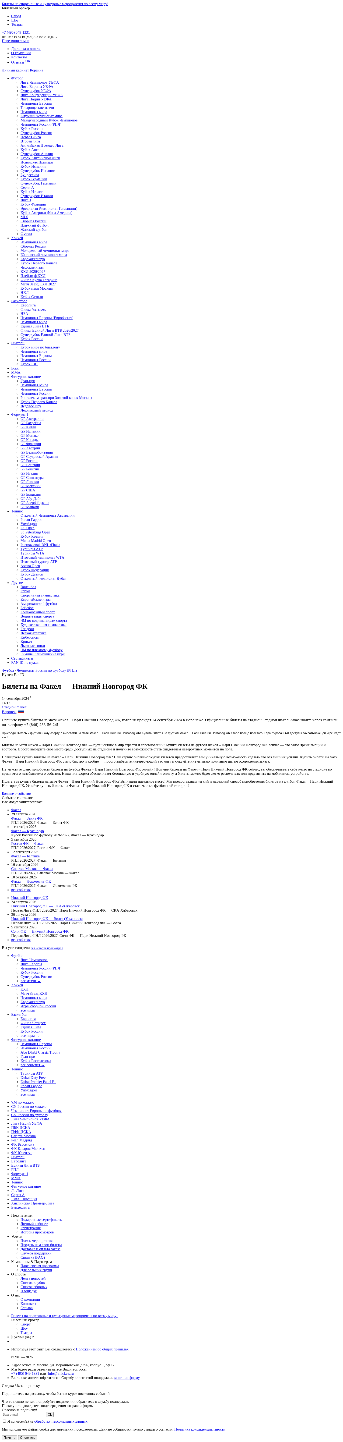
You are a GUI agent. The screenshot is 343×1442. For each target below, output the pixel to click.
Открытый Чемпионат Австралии (48, 515)
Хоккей (17, 238)
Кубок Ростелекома (36, 1061)
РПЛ (15, 1170)
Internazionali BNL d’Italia (40, 545)
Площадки (29, 1291)
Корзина (36, 70)
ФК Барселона (22, 1144)
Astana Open (30, 566)
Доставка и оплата (26, 49)
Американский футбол (39, 604)
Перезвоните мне (15, 41)
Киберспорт (30, 637)
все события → (33, 1065)
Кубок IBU (29, 364)
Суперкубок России (36, 133)
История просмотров (37, 1232)
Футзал (26, 234)
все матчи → (31, 981)
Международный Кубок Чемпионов (49, 120)
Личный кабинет (16, 70)
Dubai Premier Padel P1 (38, 1082)
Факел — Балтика (25, 856)
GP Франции (31, 444)
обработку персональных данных (61, 1421)
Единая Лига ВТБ (25, 1165)
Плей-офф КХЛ (33, 276)
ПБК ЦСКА (20, 1127)
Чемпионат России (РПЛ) (41, 968)
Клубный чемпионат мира (42, 116)
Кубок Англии (32, 150)
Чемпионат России (36, 360)
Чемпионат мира (34, 112)
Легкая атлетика (33, 633)
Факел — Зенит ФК (27, 818)
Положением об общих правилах (102, 1349)
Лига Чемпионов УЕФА (40, 82)
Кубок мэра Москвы (37, 288)
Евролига (28, 305)
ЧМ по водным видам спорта (44, 620)
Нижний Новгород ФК (29, 898)
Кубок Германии (34, 179)
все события (21, 890)
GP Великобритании (37, 452)
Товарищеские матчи (37, 108)
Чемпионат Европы (36, 103)
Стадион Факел (14, 707)
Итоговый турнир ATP (39, 562)
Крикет (26, 641)
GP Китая (28, 427)
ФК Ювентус (21, 1153)
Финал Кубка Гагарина (39, 280)
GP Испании (31, 431)
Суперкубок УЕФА (36, 91)
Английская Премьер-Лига (42, 145)
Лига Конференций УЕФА (42, 95)
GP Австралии (32, 419)
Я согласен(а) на (47, 1421)
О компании (21, 53)
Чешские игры (32, 267)
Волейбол (28, 587)
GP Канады (29, 440)
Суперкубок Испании (38, 171)
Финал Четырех (33, 309)
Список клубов (33, 1283)
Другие (17, 583)
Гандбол (27, 629)
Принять (9, 1437)
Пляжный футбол (35, 225)
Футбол (17, 78)
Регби (25, 591)
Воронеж (9, 712)
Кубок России (32, 339)
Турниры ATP (32, 549)
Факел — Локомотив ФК (31, 881)
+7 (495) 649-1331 (25, 1373)
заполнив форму (127, 1378)
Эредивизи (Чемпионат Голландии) (49, 208)
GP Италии (29, 473)
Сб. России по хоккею (28, 1106)
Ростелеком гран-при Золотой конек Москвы (56, 398)
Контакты (19, 57)
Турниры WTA (32, 553)
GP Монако (29, 435)
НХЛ (25, 293)
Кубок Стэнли (32, 297)
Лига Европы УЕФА (37, 87)
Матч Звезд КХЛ (34, 993)
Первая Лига (31, 137)
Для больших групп (36, 1270)
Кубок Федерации (35, 570)
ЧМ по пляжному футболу (42, 650)
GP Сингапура (32, 477)
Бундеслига (30, 175)
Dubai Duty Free (33, 1078)
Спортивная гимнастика (40, 595)
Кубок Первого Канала (39, 263)
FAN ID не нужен (25, 662)
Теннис (17, 511)
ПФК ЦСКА (21, 1132)
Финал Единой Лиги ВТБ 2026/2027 (50, 330)
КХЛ (24, 989)
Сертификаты (22, 658)
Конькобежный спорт (38, 612)
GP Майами (30, 507)
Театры (17, 24)
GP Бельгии (30, 469)
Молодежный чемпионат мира (45, 250)
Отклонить (27, 1437)
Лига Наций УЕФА (36, 99)
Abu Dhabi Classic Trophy (40, 1052)
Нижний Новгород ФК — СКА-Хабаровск (45, 906)
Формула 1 (19, 414)
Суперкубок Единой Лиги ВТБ (45, 335)
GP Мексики (31, 486)
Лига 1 (26, 200)
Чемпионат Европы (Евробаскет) (47, 318)
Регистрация (31, 1228)
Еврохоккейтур (33, 259)
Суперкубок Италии (37, 196)
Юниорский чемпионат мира (44, 255)
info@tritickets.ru (61, 1373)
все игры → (30, 1010)
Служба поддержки (36, 1253)
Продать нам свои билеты (41, 1245)
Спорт (16, 16)
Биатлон (17, 343)
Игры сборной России (38, 1006)
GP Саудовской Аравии (39, 456)
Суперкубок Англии (37, 154)
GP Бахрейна (31, 423)
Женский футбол (34, 229)
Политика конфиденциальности (199, 1429)
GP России (29, 461)
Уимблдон (29, 524)
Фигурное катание (26, 377)
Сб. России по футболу (29, 1115)
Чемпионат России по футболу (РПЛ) (47, 670)
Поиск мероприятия (36, 1241)
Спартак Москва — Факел (32, 869)
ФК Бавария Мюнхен (28, 1149)
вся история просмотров (47, 948)
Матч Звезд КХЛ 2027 (38, 284)
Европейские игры (36, 599)
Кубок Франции (33, 204)
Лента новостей (33, 1278)
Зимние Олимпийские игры (43, 654)
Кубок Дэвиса (32, 574)
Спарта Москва (23, 1136)
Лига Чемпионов (34, 960)
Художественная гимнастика (43, 625)
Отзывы (20, 62)
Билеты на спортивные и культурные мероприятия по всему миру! (55, 4)
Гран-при (28, 381)
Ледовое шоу (31, 406)
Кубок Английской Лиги (40, 158)
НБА (24, 314)
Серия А (27, 187)
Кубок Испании (33, 166)
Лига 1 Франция (24, 1199)
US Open (28, 528)
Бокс (15, 368)
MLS (24, 217)
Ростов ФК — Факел (27, 843)
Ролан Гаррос (31, 520)
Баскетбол (19, 301)
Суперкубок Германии (38, 183)
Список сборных (34, 1287)
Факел (16, 810)
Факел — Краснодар (27, 831)
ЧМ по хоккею (22, 1102)
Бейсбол (27, 608)
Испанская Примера (37, 162)
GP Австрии (30, 448)
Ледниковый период (37, 410)
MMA (16, 372)
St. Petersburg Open (35, 532)
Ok (50, 1414)
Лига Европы (31, 964)
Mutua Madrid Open (36, 541)
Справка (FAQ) (33, 1257)
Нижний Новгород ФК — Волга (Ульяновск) (47, 919)
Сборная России (33, 221)
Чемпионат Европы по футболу (36, 1111)
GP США (28, 490)
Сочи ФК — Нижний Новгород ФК (40, 931)
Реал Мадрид (21, 1140)
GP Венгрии (30, 465)
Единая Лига (31, 1027)
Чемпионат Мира (34, 385)
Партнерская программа (40, 1266)
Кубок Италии (32, 192)
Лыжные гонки (33, 646)
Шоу (14, 20)
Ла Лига (17, 1191)
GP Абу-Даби (31, 499)
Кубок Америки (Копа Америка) (46, 213)
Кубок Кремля (32, 536)
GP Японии (30, 482)
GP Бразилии (31, 494)
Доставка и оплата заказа (40, 1249)
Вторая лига (30, 141)
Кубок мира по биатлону (40, 347)
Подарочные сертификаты (42, 1220)
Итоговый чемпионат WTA (42, 557)
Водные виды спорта (37, 616)
